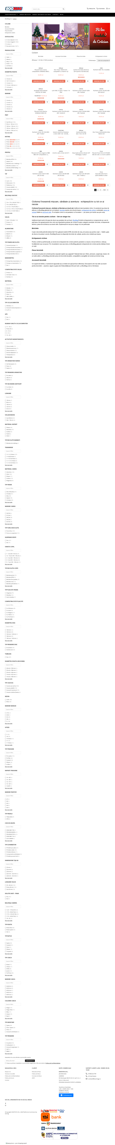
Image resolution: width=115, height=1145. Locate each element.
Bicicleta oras (10, 581)
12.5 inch (9, 87)
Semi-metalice (10, 597)
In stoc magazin (11, 42)
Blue (8, 1012)
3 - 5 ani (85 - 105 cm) (12, 558)
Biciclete (7, 27)
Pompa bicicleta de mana (13, 249)
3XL (8, 719)
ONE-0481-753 (10, 830)
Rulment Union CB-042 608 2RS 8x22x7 (101, 91)
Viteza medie (10, 346)
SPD (8, 819)
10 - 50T (9, 779)
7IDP (8, 57)
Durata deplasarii (11, 352)
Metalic (8, 288)
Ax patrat (9, 1043)
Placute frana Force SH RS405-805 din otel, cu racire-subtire (101, 153)
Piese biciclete (8, 31)
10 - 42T (9, 777)
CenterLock (10, 650)
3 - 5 (8, 333)
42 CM (8, 521)
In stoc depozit (10, 40)
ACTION (9, 66)
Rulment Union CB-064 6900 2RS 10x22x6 (81, 112)
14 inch (8, 104)
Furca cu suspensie (12, 533)
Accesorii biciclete (9, 29)
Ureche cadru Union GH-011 (60, 153)
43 (7, 807)
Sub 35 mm (10, 889)
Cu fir (8, 310)
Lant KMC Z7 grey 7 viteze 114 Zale (61, 91)
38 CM (8, 517)
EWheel (41, 68)
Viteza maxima (10, 350)
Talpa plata (9, 817)
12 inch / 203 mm (11, 85)
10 (7, 736)
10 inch (8, 79)
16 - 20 (8, 335)
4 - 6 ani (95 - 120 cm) (12, 560)
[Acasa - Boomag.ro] (14, 9)
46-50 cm (9, 992)
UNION (81, 89)
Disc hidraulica (10, 492)
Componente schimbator (13, 854)
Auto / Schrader (11, 220)
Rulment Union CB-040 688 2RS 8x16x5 (61, 174)
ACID (8, 63)
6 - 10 (8, 331)
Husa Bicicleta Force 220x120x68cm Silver (101, 174)
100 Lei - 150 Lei (11, 126)
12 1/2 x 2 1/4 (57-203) (12, 211)
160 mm (9, 632)
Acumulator (10, 231)
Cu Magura (9, 612)
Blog (61, 14)
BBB (41, 151)
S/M (8, 715)
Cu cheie (9, 387)
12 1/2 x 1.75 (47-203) (12, 206)
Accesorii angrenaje (12, 1047)
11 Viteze (9, 743)
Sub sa (8, 379)
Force (101, 151)
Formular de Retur (37, 1076)
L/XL (8, 713)
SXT (81, 151)
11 (7, 740)
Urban (8, 966)
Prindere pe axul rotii (12, 856)
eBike (8, 238)
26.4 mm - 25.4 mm (12, 873)
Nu (7, 317)
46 (7, 801)
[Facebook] (5, 1103)
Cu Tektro (9, 614)
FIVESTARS (61, 130)
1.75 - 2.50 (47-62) (11, 912)
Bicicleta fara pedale (12, 579)
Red (8, 1016)
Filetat (8, 762)
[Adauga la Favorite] (47, 81)
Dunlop (9, 224)
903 (104, 190)
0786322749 (92, 1074)
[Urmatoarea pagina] (107, 190)
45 (7, 803)
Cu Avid (9, 610)
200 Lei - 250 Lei (11, 130)
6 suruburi (9, 647)
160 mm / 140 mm (11, 634)
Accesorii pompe (11, 245)
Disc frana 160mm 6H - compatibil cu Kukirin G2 (60, 70)
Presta (8, 222)
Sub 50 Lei (9, 122)
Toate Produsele (11, 14)
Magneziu (9, 480)
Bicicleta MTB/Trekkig (12, 167)
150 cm (8, 400)
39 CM (8, 519)
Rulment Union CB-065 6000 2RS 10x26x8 (101, 112)
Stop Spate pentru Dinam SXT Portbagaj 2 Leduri (81, 153)
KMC (61, 89)
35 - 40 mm (9, 885)
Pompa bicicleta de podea (13, 247)
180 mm (9, 636)
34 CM (8, 513)
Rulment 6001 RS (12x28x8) (101, 70)
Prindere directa (11, 852)
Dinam (8, 236)
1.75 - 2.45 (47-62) (11, 916)
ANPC (33, 1078)
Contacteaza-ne (67, 1095)
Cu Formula (10, 617)
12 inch (8, 83)
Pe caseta (9, 756)
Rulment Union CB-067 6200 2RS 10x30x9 (81, 91)
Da (7, 265)
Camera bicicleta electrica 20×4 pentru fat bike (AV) (81, 70)
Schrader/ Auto (11, 275)
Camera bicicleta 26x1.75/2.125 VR (81, 133)
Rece (8, 701)
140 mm (9, 630)
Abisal (8, 59)
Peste (8, 140)
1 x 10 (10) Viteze (11, 458)
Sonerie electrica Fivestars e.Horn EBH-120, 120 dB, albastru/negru (61, 133)
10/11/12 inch (10, 81)
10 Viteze (9, 738)
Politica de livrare (9, 1078)
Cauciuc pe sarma (11, 189)
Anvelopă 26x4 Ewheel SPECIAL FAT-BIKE (40, 91)
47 (7, 799)
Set (7, 932)
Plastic (8, 290)
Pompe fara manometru (13, 261)
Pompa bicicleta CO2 (12, 254)
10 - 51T (9, 782)
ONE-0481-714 (10, 836)
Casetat (9, 760)
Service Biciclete (25, 14)
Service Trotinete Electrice (41, 14)
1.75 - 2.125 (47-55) (11, 914)
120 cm (8, 406)
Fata (8, 366)
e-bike (8, 764)
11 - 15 (8, 327)
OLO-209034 (10, 838)
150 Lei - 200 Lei (11, 128)
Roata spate (10, 930)
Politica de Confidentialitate (53, 1063)
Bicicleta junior (10, 575)
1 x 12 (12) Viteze (11, 463)
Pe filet (8, 758)
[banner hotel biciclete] (71, 36)
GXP (8, 1049)
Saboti (8, 498)
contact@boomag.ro (94, 1079)
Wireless (9, 306)
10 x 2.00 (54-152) (11, 204)
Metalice (9, 595)
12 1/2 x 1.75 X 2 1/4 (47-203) (14, 209)
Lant (8, 181)
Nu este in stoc (10, 46)
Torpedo (9, 951)
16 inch (8, 107)
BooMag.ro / (9, 19)
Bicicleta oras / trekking (13, 163)
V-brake (9, 494)
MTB (8, 969)
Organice (9, 593)
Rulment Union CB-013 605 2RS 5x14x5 (41, 174)
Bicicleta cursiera (11, 165)
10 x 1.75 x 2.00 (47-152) (13, 202)
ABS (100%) (9, 296)
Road (8, 964)
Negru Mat (9, 1010)
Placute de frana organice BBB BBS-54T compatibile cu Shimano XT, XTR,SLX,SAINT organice (41, 153)
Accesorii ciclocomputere (13, 308)
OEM (101, 68)
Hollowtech (10, 1045)
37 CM (8, 515)
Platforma (9, 185)
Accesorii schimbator (12, 1032)
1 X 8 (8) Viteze (10, 456)
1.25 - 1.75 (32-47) (11, 910)
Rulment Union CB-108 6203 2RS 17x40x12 (81, 174)
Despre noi (8, 1071)
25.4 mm (9, 869)
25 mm (8, 867)
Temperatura (10, 354)
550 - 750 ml (10, 420)
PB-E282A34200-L (11, 832)
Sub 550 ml (9, 418)
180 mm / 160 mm (11, 638)
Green (8, 1014)
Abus (8, 61)
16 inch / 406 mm (11, 676)
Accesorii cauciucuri (12, 690)
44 (7, 805)
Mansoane (9, 183)
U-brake (9, 500)
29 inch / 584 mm (11, 670)
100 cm (8, 404)
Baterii (8, 234)
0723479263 (92, 1076)
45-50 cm (9, 988)
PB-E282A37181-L (11, 834)
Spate (8, 368)
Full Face (9, 973)
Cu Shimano (10, 608)
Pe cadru (9, 375)
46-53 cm (9, 994)
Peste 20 (9, 329)
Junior (8, 971)
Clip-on (8, 377)
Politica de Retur (36, 1074)
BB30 (8, 1051)
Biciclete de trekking (12, 443)
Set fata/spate (10, 364)
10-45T (8, 786)
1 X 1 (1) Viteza (10, 454)
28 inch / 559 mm (11, 668)
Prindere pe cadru (11, 848)
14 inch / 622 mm (11, 674)
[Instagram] (5, 1105)
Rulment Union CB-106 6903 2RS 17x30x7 (40, 133)
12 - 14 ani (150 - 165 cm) (13, 556)
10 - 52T (9, 784)
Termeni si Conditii (10, 1074)
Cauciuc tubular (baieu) (13, 692)
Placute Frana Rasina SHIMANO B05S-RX (40, 112)
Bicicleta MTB (10, 159)
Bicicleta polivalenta (12, 583)
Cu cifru (9, 389)
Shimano (40, 109)
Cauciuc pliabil (10, 187)
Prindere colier (10, 850)
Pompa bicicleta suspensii (13, 251)
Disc (8, 496)
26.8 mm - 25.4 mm (12, 876)
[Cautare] (63, 9)
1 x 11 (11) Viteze (11, 461)
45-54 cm (9, 990)
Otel (8, 294)
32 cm (8, 409)
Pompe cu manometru (13, 263)
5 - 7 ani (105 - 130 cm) (12, 562)
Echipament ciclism (10, 33)
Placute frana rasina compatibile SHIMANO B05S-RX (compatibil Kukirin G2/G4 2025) (40, 70)
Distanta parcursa (11, 348)
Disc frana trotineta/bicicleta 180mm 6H (101, 133)
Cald (8, 699)
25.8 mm (9, 871)
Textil (8, 434)
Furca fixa (9, 531)
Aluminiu (9, 292)
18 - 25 (8, 918)
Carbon (9, 431)
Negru (8, 1007)
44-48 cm (9, 986)
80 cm (8, 402)
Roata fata (9, 927)
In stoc (8, 44)
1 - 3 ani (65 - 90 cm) (12, 553)
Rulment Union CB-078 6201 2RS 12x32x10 (60, 112)
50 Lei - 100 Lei (10, 124)
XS (7, 717)
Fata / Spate (10, 1027)
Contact (55, 14)
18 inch (8, 109)
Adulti (8, 161)
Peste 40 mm (10, 887)
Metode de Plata (36, 1071)
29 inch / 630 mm (11, 672)
